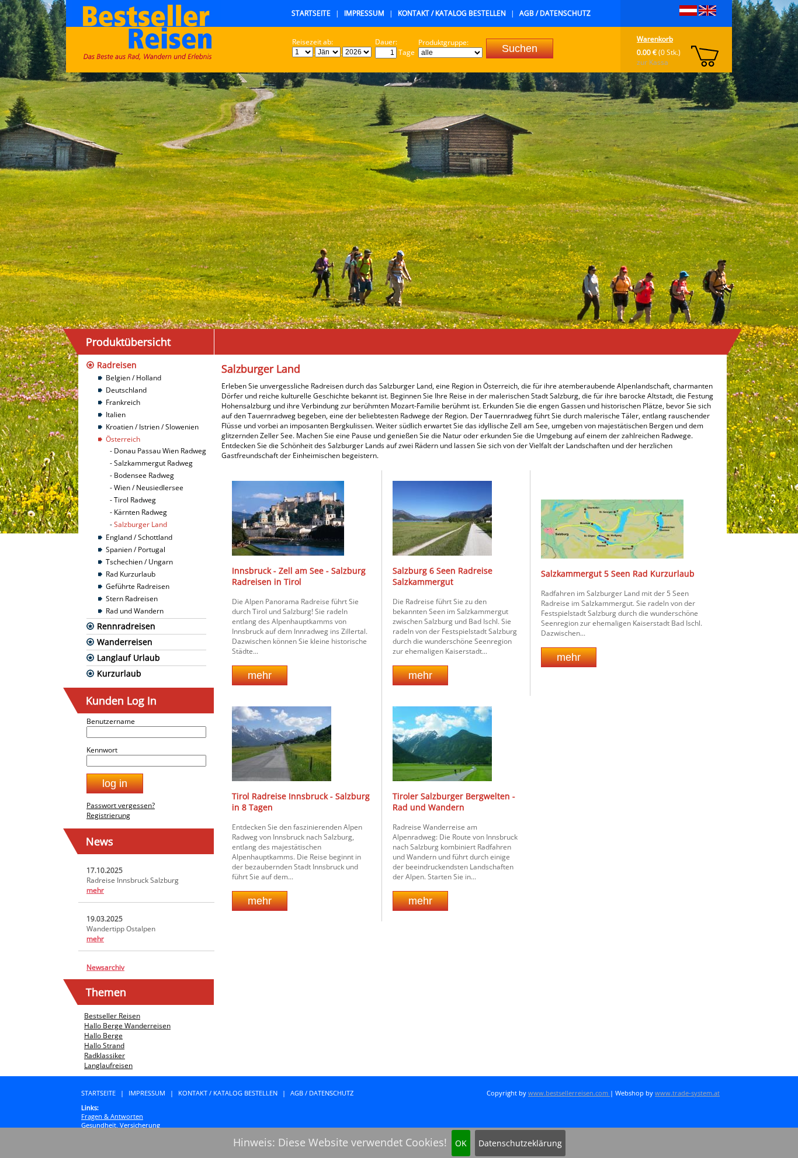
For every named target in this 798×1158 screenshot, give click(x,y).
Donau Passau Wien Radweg (160, 451)
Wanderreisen (124, 641)
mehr (95, 890)
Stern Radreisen (132, 599)
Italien (116, 414)
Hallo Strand (104, 1045)
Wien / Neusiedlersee (148, 488)
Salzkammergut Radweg (153, 463)
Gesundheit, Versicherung (120, 1125)
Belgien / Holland (133, 378)
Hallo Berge (103, 1036)
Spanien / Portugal (135, 549)
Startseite (311, 13)
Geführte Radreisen (137, 586)
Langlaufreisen (108, 1065)
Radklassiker (104, 1055)
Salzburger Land (140, 524)
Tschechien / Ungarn (139, 562)
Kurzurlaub (119, 673)
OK (461, 1143)
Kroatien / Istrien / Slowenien (152, 427)
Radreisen (117, 364)
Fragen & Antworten (112, 1116)
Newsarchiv (105, 967)
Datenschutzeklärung (520, 1143)
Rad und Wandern (135, 611)
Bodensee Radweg (144, 475)
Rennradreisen (126, 626)
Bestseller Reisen (112, 1016)
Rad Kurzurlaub (130, 574)
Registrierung (108, 815)
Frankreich (123, 402)
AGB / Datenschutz (555, 13)
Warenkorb (655, 39)
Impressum (364, 13)
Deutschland (126, 390)
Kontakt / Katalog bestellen (452, 13)
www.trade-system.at (687, 1092)
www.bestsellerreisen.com (569, 1092)
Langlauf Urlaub (128, 657)
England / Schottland (139, 537)
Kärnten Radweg (140, 512)
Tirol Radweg (135, 500)
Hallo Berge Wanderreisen (127, 1026)
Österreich (123, 439)
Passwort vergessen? (120, 805)
